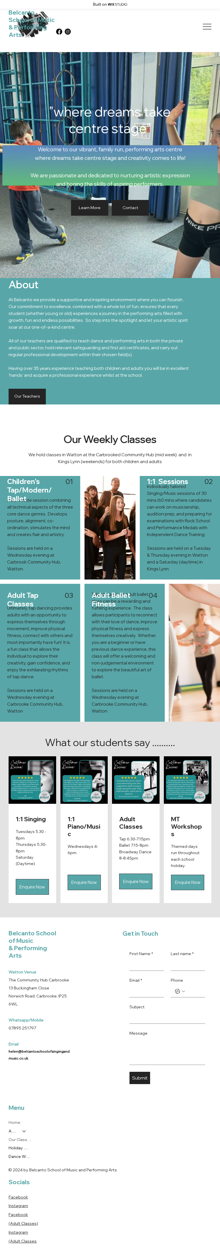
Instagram (18, 1205)
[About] (24, 1131)
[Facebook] (59, 32)
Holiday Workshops (20, 1147)
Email (135, 980)
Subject (137, 1006)
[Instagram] (68, 32)
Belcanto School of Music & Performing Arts (32, 23)
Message (138, 1033)
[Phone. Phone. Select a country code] (180, 991)
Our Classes (20, 1139)
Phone (177, 980)
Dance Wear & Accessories (20, 1156)
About (13, 1131)
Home (14, 1122)
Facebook (18, 1197)
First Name (141, 953)
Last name (182, 953)
